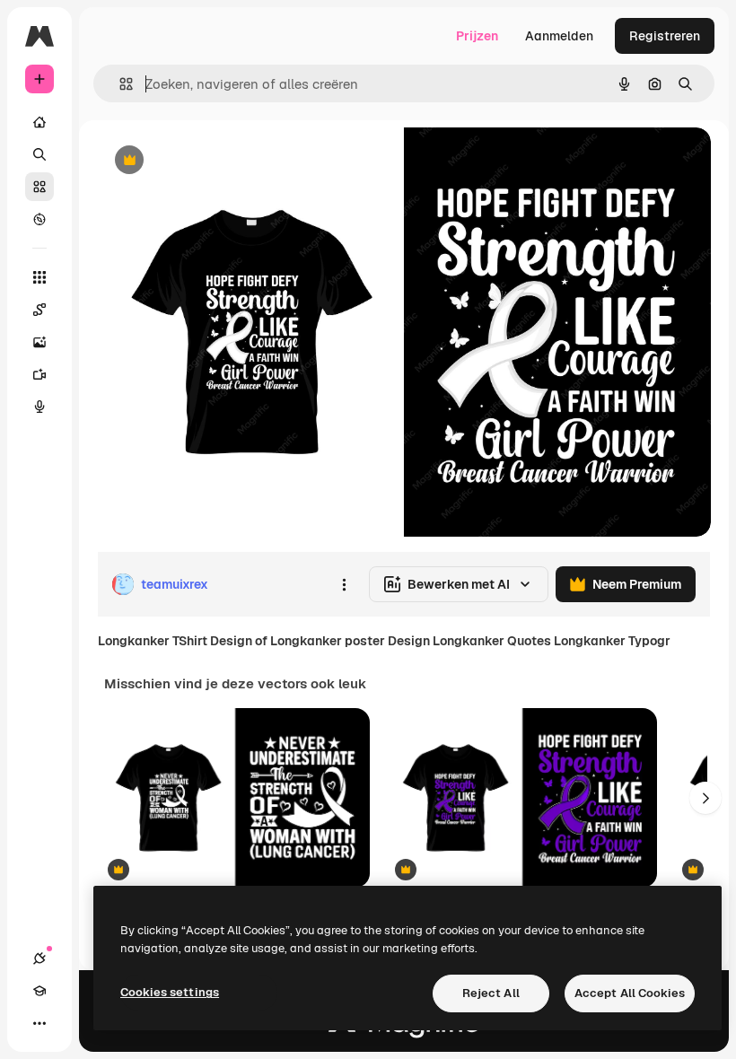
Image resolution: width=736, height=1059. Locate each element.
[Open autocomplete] (119, 84)
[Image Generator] (39, 342)
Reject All (491, 993)
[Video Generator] (39, 374)
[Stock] (39, 186)
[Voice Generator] (39, 406)
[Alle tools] (39, 277)
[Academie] (39, 990)
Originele (215, 161)
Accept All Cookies (629, 993)
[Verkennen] (39, 219)
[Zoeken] (39, 154)
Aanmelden (559, 36)
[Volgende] (705, 798)
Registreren (664, 36)
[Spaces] (39, 309)
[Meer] (39, 1023)
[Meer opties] (344, 584)
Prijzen (477, 36)
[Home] (39, 122)
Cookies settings (169, 992)
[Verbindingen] (39, 958)
